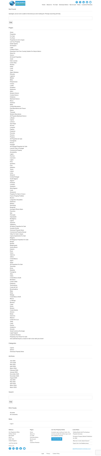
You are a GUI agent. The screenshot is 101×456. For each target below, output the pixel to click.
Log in (11, 423)
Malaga (12, 295)
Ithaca (11, 100)
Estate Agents (14, 43)
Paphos (12, 129)
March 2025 (13, 385)
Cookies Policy (14, 49)
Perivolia (12, 133)
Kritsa (11, 66)
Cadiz (11, 323)
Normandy (13, 205)
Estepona (12, 283)
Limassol (12, 127)
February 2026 (14, 370)
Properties (13, 34)
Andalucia (13, 327)
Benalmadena (14, 289)
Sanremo (12, 222)
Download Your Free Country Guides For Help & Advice (25, 51)
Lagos (11, 159)
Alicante (12, 329)
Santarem (12, 186)
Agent (11, 260)
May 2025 (12, 381)
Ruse (11, 251)
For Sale (55, 4)
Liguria (12, 220)
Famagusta (13, 140)
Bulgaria (12, 237)
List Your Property (15, 41)
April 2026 (13, 366)
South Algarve (14, 178)
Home (43, 4)
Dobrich (12, 249)
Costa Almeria (14, 310)
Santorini (12, 102)
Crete (11, 70)
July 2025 (12, 379)
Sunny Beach (14, 247)
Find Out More (56, 439)
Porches (12, 156)
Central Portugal (14, 177)
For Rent (12, 38)
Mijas (11, 291)
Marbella (12, 270)
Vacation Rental (14, 228)
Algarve (12, 180)
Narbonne (13, 201)
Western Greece (14, 93)
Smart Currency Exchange (17, 331)
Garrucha (12, 315)
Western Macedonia (15, 114)
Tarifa (11, 321)
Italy (11, 213)
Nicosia (12, 125)
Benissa (12, 302)
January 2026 (14, 372)
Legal (11, 47)
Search (11, 392)
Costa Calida (13, 281)
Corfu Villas (13, 62)
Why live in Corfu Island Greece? (81, 440)
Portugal (12, 144)
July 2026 (12, 360)
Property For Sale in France (17, 194)
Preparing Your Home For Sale (18, 336)
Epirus (12, 110)
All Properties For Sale (16, 264)
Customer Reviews (87, 4)
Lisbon (12, 171)
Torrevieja (12, 266)
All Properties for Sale (16, 139)
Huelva (12, 325)
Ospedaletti (13, 217)
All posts (12, 412)
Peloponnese (13, 81)
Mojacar (12, 317)
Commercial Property (16, 150)
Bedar (11, 314)
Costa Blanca (14, 258)
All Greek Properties (15, 57)
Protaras (12, 137)
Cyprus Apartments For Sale (18, 236)
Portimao (12, 182)
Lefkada (12, 118)
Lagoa (11, 154)
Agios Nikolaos (14, 72)
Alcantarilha (13, 152)
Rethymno (13, 89)
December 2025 (14, 374)
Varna (11, 253)
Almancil (12, 175)
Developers (13, 45)
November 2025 (14, 376)
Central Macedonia (15, 106)
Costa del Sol (14, 287)
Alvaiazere (13, 192)
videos (12, 256)
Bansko (12, 243)
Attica (11, 91)
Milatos (12, 78)
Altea (11, 274)
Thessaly (12, 112)
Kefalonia (12, 97)
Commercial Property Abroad (18, 232)
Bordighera (13, 218)
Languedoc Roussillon (16, 199)
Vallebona (13, 224)
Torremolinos (13, 285)
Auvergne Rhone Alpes (16, 209)
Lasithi (12, 85)
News (78, 4)
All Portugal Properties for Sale (18, 146)
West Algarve (13, 188)
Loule (11, 190)
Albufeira (12, 167)
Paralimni (12, 131)
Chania (12, 83)
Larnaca (12, 121)
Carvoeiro (12, 158)
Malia (11, 104)
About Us (49, 4)
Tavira (11, 169)
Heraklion (12, 87)
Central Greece (14, 95)
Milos (11, 80)
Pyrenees (12, 211)
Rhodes (12, 64)
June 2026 (13, 362)
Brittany (12, 203)
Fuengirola (13, 272)
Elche (11, 268)
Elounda (12, 74)
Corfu (11, 68)
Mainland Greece (15, 99)
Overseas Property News (17, 230)
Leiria (11, 173)
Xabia (11, 276)
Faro (11, 165)
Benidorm (12, 279)
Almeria (12, 312)
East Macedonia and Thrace (18, 108)
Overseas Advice (63, 4)
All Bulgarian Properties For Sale (19, 239)
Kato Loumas (13, 61)
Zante (11, 59)
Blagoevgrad (13, 245)
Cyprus (12, 120)
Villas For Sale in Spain (16, 234)
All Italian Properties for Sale (18, 226)
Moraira (12, 308)
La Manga (13, 300)
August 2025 (13, 378)
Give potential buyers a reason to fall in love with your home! (26, 338)
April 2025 (13, 383)
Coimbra (12, 184)
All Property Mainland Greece (18, 116)
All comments (14, 414)
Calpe (11, 304)
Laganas (12, 76)
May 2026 (12, 364)
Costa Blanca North (15, 296)
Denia (11, 306)
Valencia (12, 255)
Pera (11, 161)
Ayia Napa (13, 123)
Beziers (12, 198)
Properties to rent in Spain (17, 40)
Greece (12, 55)
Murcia (12, 298)
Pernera (12, 135)
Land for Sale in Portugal (17, 148)
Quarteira (12, 163)
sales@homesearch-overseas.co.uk (82, 448)
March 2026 (13, 368)
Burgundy (12, 207)
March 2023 (13, 387)
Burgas (12, 241)
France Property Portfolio (17, 196)
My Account (73, 4)
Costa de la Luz (14, 319)
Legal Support (14, 333)
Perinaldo (12, 215)
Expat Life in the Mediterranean (81, 443)
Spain (11, 262)
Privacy (12, 142)
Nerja (11, 293)
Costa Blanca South (15, 277)
